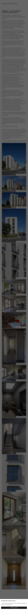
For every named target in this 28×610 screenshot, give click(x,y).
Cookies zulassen (14, 607)
